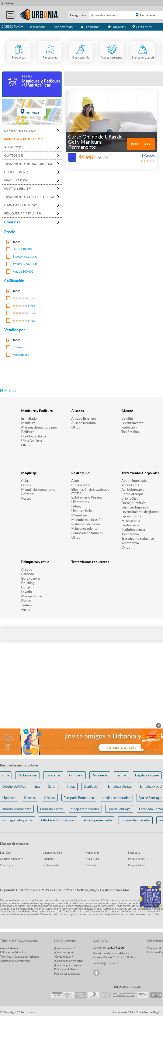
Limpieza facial (82, 511)
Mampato (134, 852)
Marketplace (21, 354)
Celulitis (127, 418)
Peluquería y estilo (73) (22, 213)
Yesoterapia (130, 543)
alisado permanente (16, 809)
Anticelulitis (130, 485)
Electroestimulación (135, 507)
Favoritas (92, 27)
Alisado (26, 569)
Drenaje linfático (133, 503)
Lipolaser (9, 798)
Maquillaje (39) (16, 180)
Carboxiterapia (132, 494)
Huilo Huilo (92, 858)
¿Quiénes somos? (64, 948)
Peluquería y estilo (35, 562)
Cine (5, 775)
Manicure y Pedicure (37, 411)
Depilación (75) (16, 172)
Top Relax (119, 27)
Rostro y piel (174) (18, 188)
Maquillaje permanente (38, 489)
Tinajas (70, 786)
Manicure (28, 423)
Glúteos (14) (13, 155)
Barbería (27, 574)
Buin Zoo (5, 852)
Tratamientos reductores (90, 562)
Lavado (26, 592)
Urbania (18, 347)
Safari (52, 786)
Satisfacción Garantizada (15, 960)
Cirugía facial (80, 485)
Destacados (37, 27)
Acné (75, 480)
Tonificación (130, 432)
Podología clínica (33, 436)
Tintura (26, 605)
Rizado (26, 600)
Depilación (92, 786)
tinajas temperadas (116, 798)
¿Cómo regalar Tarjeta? (68, 965)
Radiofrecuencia (133, 529)
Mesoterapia (130, 520)
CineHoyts (6, 865)
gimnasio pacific (51, 809)
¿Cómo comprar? (64, 952)
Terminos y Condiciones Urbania (19, 956)
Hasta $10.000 (22, 249)
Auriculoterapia (132, 489)
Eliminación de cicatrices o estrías (90, 491)
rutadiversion (63, 27)
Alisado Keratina (83, 423)
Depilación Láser (147, 775)
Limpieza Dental (120, 786)
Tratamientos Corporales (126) (29, 197)
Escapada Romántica (79, 798)
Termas (121, 775)
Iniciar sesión (155, 952)
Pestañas (28, 494)
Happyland (92, 852)
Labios (26, 485)
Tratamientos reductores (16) (28, 163)
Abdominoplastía (134, 480)
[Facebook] (96, 972)
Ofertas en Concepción (58, 820)
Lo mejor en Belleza (20, 130)
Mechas (30, 798)
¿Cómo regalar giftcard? (68, 960)
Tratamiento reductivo (137, 538)
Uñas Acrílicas (31, 441)
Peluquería (100, 775)
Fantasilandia (51, 865)
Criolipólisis (130, 498)
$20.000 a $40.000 (25, 264)
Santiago (9, 3)
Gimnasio (76, 775)
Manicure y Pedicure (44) (23, 139)
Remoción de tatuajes (87, 533)
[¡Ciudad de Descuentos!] (39, 14)
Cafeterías (53, 775)
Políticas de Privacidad (13, 952)
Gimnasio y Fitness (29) (21, 205)
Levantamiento (132, 423)
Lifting (76, 506)
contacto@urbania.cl (105, 963)
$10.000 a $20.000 (25, 256)
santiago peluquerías (17, 820)
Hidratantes (80, 502)
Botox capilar (31, 578)
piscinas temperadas (135, 820)
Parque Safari (136, 858)
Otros (25, 445)
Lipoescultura (131, 516)
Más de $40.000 (23, 271)
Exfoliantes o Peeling (86, 497)
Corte (25, 587)
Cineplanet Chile (53, 852)
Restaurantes (27, 775)
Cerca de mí (144, 27)
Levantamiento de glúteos (140, 512)
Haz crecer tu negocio (67, 973)
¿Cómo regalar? (63, 956)
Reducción (129, 427)
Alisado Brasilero (83, 418)
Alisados (77, 411)
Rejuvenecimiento (84, 528)
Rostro (26, 498)
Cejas (25, 480)
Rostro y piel (80, 473)
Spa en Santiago (119, 809)
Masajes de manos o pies (39, 427)
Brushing (27, 583)
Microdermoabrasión (86, 519)
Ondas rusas (130, 525)
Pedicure (27, 432)
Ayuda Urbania (9, 948)
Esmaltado (29, 418)
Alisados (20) (14, 147)
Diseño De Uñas (14, 786)
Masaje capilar (31, 596)
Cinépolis (48, 858)
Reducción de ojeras (85, 524)
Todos (16, 242)
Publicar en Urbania (66, 969)
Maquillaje (29, 473)
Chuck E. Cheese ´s (11, 858)
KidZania (91, 865)
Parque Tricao (136, 865)
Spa (37, 786)
